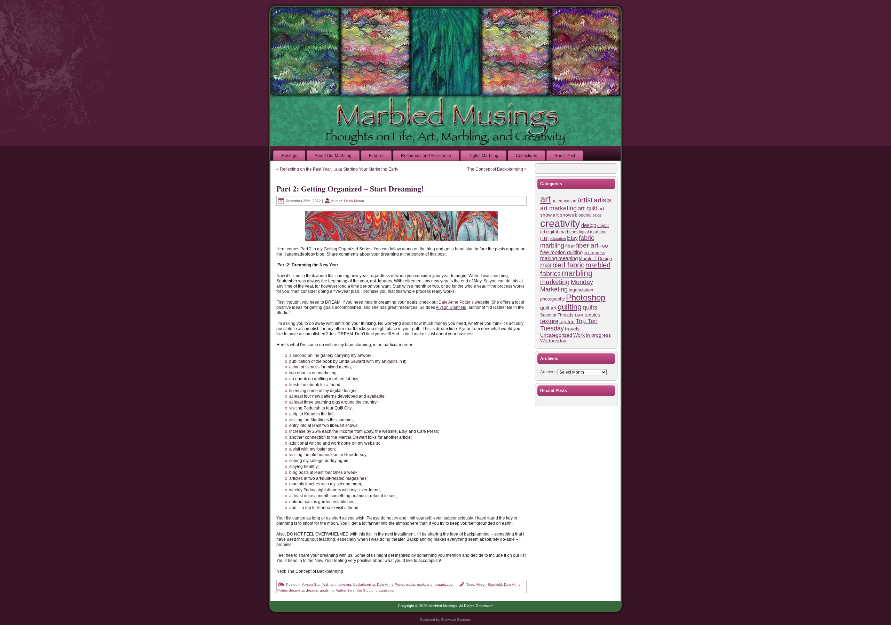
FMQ (603, 246)
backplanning (364, 584)
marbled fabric (562, 265)
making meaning (559, 258)
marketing (425, 584)
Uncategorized (556, 335)
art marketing (340, 584)
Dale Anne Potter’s (456, 302)
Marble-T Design (595, 258)
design (588, 225)
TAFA (578, 315)
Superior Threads (556, 315)
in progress (594, 252)
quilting (570, 307)
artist (585, 200)
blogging (583, 215)
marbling (577, 273)
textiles (592, 315)
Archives (548, 371)
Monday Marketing (566, 286)
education (558, 238)
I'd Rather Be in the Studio (352, 590)
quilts (590, 307)
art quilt (587, 208)
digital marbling (561, 231)
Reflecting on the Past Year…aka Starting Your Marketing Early (339, 169)
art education (564, 200)
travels (572, 328)
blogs (597, 215)
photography (552, 299)
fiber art (587, 245)
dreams (312, 590)
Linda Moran (354, 200)
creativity (560, 223)
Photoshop (585, 297)
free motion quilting (561, 252)
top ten (567, 321)
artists (603, 200)
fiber (570, 246)
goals (410, 584)
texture (549, 321)
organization (445, 584)
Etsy (572, 238)
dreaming (296, 590)
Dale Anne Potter (390, 584)
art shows (563, 215)
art (545, 199)
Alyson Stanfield (451, 307)
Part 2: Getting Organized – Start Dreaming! (350, 188)
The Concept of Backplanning (495, 169)
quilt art (548, 308)
